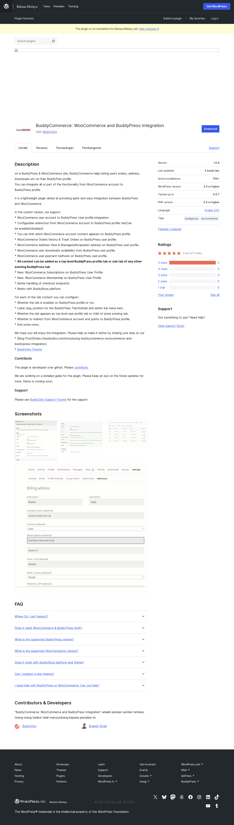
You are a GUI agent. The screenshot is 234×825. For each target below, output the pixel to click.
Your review (166, 295)
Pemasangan (64, 148)
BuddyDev (50, 132)
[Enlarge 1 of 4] (52, 425)
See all (215, 295)
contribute (81, 367)
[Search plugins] (53, 41)
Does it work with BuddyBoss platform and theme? (49, 662)
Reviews (42, 148)
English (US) (212, 210)
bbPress (188, 775)
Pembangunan (91, 148)
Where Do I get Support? (31, 616)
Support (214, 148)
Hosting (19, 775)
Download (210, 128)
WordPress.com (192, 764)
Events (144, 770)
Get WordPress (217, 6)
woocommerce (209, 218)
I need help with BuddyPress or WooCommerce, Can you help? (57, 685)
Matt (185, 770)
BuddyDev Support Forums (48, 399)
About (18, 764)
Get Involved (147, 764)
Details (23, 148)
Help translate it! (149, 28)
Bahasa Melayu (58, 802)
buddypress (191, 218)
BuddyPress (190, 781)
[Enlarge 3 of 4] (143, 425)
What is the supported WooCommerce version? (46, 651)
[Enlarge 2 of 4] (97, 425)
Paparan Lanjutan (169, 229)
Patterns (61, 781)
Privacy (19, 781)
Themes (61, 770)
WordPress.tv (107, 781)
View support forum (171, 326)
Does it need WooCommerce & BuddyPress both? (48, 628)
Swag (145, 781)
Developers (105, 775)
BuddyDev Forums (29, 349)
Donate (146, 775)
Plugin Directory (24, 18)
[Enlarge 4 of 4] (143, 469)
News (18, 770)
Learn (101, 764)
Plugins (60, 775)
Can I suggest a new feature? (34, 674)
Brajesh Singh (98, 726)
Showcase (62, 764)
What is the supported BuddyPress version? (44, 639)
